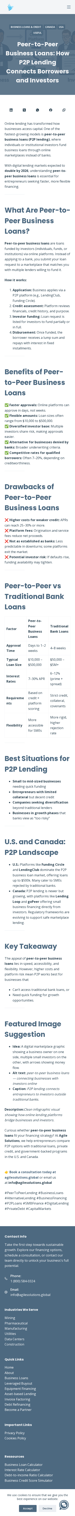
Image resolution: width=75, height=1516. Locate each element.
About (9, 1373)
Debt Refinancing (17, 1404)
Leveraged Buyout (18, 1383)
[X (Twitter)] (24, 110)
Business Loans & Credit (26, 27)
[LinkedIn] (11, 110)
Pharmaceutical (16, 1323)
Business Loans (16, 1378)
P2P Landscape (31, 852)
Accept (28, 1508)
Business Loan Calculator (24, 1464)
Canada (50, 27)
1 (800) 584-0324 (22, 1281)
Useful (37, 33)
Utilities (10, 1333)
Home (9, 1367)
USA (61, 27)
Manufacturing (16, 1328)
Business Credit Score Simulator (29, 1480)
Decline (47, 1508)
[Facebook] (50, 110)
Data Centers (14, 1339)
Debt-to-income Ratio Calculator (29, 1475)
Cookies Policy (15, 1438)
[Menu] (69, 7)
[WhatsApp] (37, 110)
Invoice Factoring (17, 1399)
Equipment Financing (20, 1388)
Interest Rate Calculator (22, 1470)
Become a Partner (18, 1409)
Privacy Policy (15, 1433)
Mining (10, 1318)
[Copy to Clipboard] (64, 110)
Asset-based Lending (20, 1394)
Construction (14, 1344)
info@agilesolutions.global (30, 1295)
